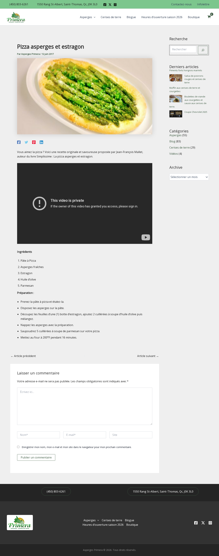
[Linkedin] (41, 142)
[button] (19, 4)
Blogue (131, 17)
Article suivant (148, 356)
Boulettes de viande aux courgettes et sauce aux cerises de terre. (188, 101)
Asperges (86, 17)
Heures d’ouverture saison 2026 (161, 17)
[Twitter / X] (110, 4)
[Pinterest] (34, 142)
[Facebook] (104, 4)
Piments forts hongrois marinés (185, 70)
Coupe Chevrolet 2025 (195, 111)
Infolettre (203, 4)
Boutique (194, 17)
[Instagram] (115, 4)
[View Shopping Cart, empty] (209, 17)
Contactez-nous (181, 4)
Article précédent (23, 356)
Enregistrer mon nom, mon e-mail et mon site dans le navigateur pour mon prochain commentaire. (77, 447)
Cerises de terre (111, 17)
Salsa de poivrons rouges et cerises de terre (195, 79)
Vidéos (173, 154)
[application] (93, 17)
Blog (172, 141)
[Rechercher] (203, 50)
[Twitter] (26, 142)
